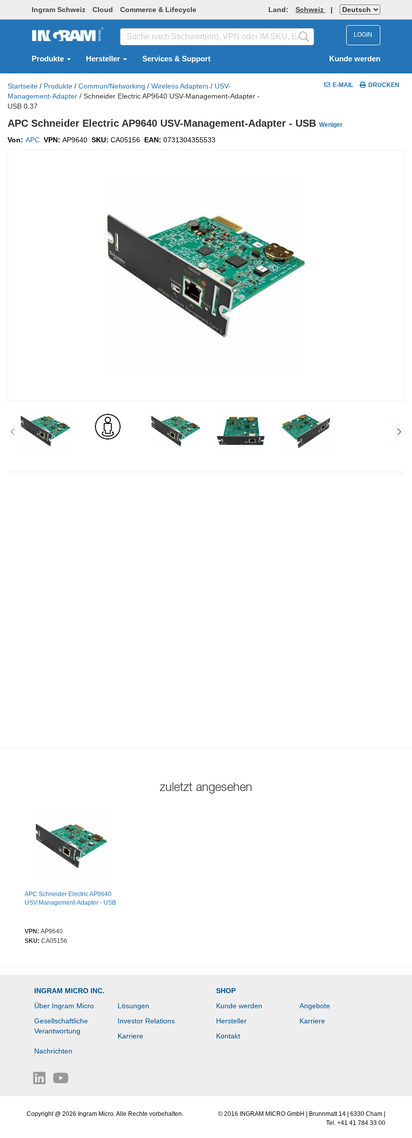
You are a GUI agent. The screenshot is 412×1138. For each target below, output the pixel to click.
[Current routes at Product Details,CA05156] (71, 847)
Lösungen (133, 1006)
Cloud (102, 10)
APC (33, 140)
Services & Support (176, 59)
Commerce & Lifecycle (158, 10)
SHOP (226, 991)
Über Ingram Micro (64, 1006)
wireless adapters (180, 86)
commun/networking (111, 86)
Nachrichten (53, 1051)
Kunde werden (354, 59)
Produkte (49, 59)
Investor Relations (146, 1021)
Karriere (130, 1036)
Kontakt (228, 1036)
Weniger (331, 124)
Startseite (23, 86)
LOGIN (363, 34)
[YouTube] (61, 1081)
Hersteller (104, 59)
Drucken (383, 85)
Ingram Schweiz (58, 10)
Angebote (314, 1006)
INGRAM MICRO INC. (69, 991)
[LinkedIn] (40, 1081)
